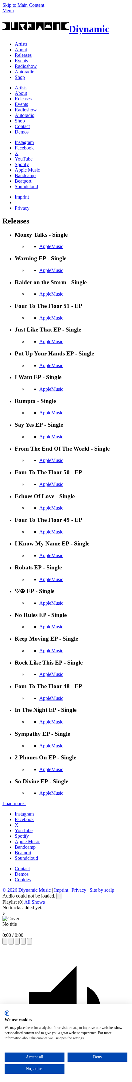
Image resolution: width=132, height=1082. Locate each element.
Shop (20, 77)
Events (21, 60)
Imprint (22, 197)
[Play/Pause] (11, 941)
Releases (23, 55)
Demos (22, 131)
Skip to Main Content (23, 5)
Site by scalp (102, 890)
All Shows (34, 902)
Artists (21, 44)
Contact (22, 126)
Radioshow (26, 66)
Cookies (23, 879)
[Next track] (17, 941)
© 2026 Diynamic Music (26, 890)
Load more (14, 803)
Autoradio (24, 71)
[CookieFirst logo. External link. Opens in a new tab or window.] (7, 1013)
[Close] (58, 896)
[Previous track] (4, 941)
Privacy (22, 208)
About (21, 49)
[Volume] (23, 941)
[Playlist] (29, 941)
